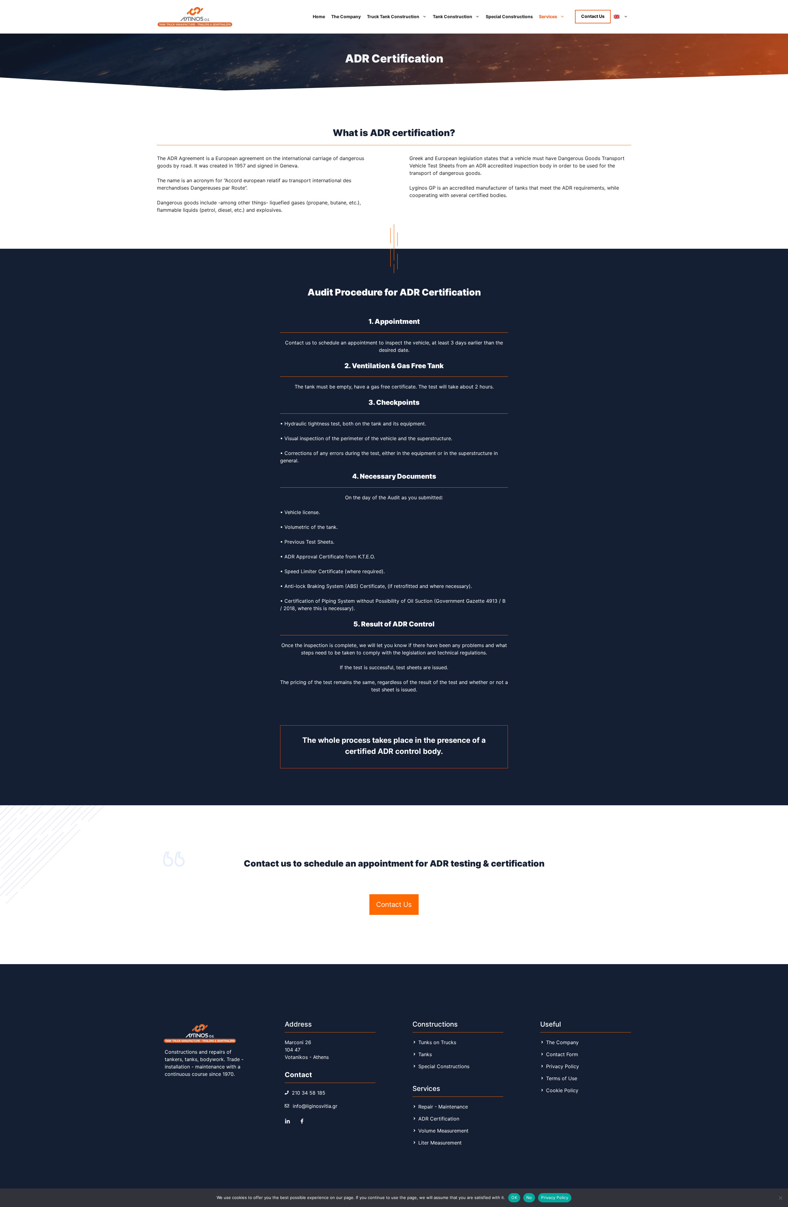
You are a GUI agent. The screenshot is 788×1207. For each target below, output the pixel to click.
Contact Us (593, 16)
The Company (346, 16)
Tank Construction (452, 16)
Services (548, 16)
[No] (780, 1198)
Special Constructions (509, 16)
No (529, 1197)
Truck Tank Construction (393, 16)
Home (319, 16)
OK (514, 1197)
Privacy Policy (554, 1197)
